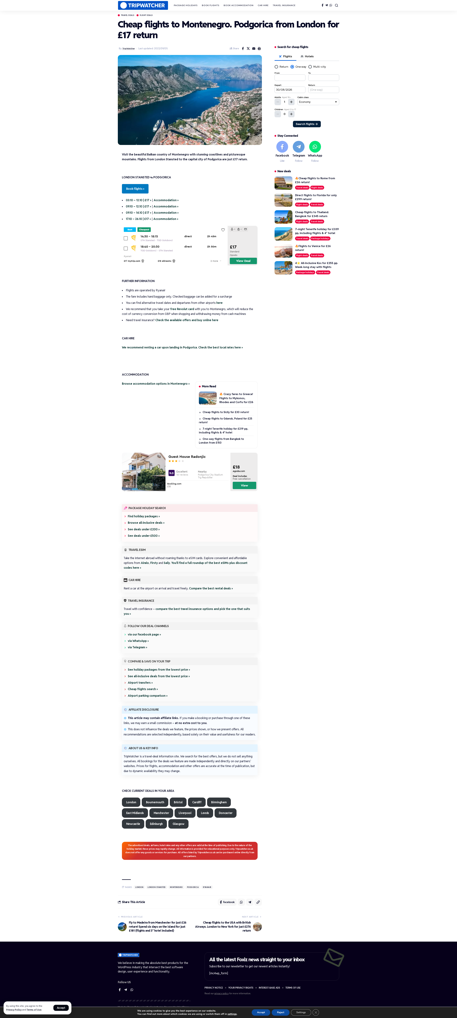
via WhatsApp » (138, 641)
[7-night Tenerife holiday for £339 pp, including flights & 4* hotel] (283, 234)
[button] (61, 1008)
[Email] (253, 48)
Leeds (205, 813)
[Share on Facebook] (242, 48)
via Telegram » (137, 647)
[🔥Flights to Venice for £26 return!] (283, 251)
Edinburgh (156, 824)
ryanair (207, 887)
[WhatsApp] (331, 5)
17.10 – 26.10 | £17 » (138, 219)
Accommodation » (166, 200)
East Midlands (135, 813)
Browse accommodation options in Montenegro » (156, 384)
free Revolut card (182, 309)
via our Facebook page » (144, 634)
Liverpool (185, 813)
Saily (167, 563)
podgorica (193, 887)
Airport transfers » (140, 683)
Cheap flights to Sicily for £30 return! (226, 412)
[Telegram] (326, 5)
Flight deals (146, 15)
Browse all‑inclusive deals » (146, 523)
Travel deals (127, 15)
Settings (301, 1012)
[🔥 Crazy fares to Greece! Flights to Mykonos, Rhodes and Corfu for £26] (208, 398)
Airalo (145, 563)
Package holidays (320, 238)
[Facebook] (322, 5)
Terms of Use (34, 1009)
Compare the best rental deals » (211, 588)
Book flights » (135, 189)
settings (232, 1014)
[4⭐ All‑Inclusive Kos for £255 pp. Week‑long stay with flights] (283, 268)
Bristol (178, 802)
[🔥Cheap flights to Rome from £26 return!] (283, 183)
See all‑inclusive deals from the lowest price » (159, 676)
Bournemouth (155, 802)
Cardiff (197, 802)
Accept (261, 1012)
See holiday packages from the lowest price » (159, 670)
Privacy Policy (14, 1009)
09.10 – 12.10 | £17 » (138, 206)
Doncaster (225, 813)
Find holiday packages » (144, 516)
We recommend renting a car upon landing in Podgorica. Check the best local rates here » (182, 347)
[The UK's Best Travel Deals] (143, 5)
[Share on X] (248, 48)
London (131, 802)
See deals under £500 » (144, 536)
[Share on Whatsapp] (241, 902)
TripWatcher (128, 48)
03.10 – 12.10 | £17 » (138, 200)
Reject (280, 1012)
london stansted (157, 887)
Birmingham (219, 802)
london (139, 887)
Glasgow (178, 824)
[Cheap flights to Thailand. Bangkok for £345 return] (283, 217)
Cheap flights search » (143, 689)
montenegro (176, 887)
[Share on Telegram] (249, 902)
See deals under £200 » (144, 529)
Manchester (161, 813)
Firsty (154, 563)
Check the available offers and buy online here (186, 320)
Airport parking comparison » (148, 696)
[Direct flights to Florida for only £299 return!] (283, 200)
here (219, 303)
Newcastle (133, 824)
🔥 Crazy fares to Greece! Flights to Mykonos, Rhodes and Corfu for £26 (236, 398)
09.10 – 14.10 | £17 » (138, 213)
